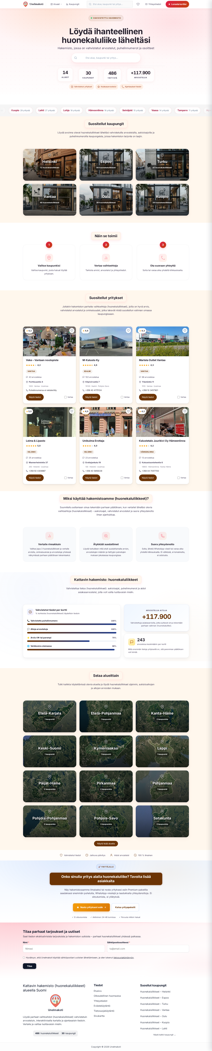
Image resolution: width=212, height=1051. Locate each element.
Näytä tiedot (35, 397)
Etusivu (98, 990)
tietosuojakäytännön (123, 957)
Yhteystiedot (100, 1000)
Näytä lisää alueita (106, 843)
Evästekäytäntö (102, 1005)
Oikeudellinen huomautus (107, 995)
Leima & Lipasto (35, 440)
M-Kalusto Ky (90, 360)
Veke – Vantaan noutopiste (42, 360)
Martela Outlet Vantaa (152, 360)
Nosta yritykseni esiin (91, 907)
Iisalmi (87, 371)
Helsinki (32, 452)
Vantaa (31, 371)
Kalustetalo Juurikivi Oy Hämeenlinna (162, 440)
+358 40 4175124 (93, 390)
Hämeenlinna (147, 452)
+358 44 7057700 (150, 471)
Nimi (26, 942)
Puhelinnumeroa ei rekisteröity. (43, 390)
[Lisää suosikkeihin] (71, 330)
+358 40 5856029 (93, 471)
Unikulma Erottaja (93, 440)
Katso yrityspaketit (125, 907)
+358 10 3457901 (150, 390)
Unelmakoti (55, 1010)
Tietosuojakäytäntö (104, 1010)
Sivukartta (99, 1015)
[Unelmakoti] (55, 1000)
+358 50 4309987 (37, 471)
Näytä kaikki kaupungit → (164, 1035)
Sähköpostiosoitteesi (118, 942)
